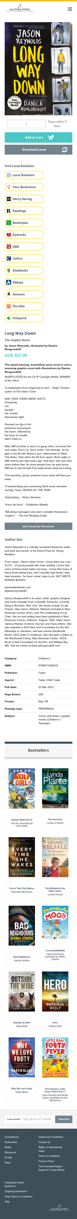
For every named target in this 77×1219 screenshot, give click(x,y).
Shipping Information (16, 1191)
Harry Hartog (22, 199)
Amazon (19, 294)
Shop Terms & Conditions (18, 1196)
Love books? (14, 1119)
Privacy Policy (46, 1161)
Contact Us (44, 1142)
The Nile (19, 306)
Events (8, 1157)
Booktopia (20, 223)
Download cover (34, 150)
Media (8, 1147)
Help (7, 1201)
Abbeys (18, 282)
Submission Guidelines (50, 1137)
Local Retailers (23, 175)
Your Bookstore (24, 187)
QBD (16, 247)
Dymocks (19, 235)
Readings (19, 211)
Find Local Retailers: (20, 166)
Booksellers (11, 1142)
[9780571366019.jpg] (39, 68)
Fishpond (19, 318)
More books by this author (38, 526)
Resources (10, 1152)
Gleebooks (20, 270)
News (8, 1162)
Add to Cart (34, 137)
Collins (18, 258)
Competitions (12, 1137)
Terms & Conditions (49, 1156)
